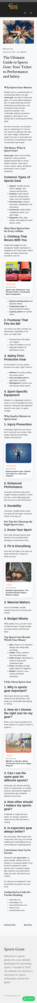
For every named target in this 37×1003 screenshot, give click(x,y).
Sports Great (14, 949)
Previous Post (10, 925)
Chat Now (30, 998)
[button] (25, 13)
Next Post (28, 925)
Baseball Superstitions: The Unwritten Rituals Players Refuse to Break (17, 592)
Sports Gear (9, 49)
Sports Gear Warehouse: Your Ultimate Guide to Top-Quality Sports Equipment (18, 292)
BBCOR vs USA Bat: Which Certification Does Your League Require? (18, 763)
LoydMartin (22, 52)
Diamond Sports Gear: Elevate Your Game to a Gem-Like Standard (18, 473)
